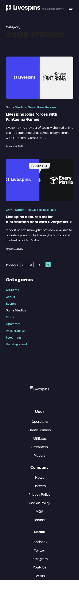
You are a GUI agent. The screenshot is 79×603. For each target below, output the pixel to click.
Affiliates (12, 290)
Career (10, 297)
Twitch (39, 575)
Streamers (39, 446)
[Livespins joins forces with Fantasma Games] (39, 78)
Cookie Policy (39, 502)
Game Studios (16, 107)
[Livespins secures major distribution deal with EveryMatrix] (39, 180)
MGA (39, 511)
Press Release (46, 107)
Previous (12, 264)
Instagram (40, 558)
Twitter (39, 550)
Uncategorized (16, 344)
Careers (39, 485)
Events (11, 303)
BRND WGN (46, 595)
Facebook (39, 541)
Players (39, 455)
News (32, 107)
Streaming (13, 337)
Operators (13, 324)
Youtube (39, 567)
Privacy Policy (39, 494)
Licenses (39, 519)
